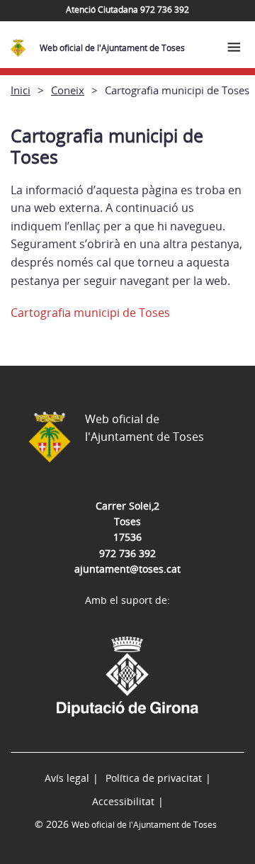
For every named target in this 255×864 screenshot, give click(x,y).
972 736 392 (127, 553)
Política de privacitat (154, 778)
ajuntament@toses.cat (127, 569)
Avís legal (67, 778)
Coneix (67, 90)
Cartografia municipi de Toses (90, 312)
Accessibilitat (123, 801)
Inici (20, 90)
